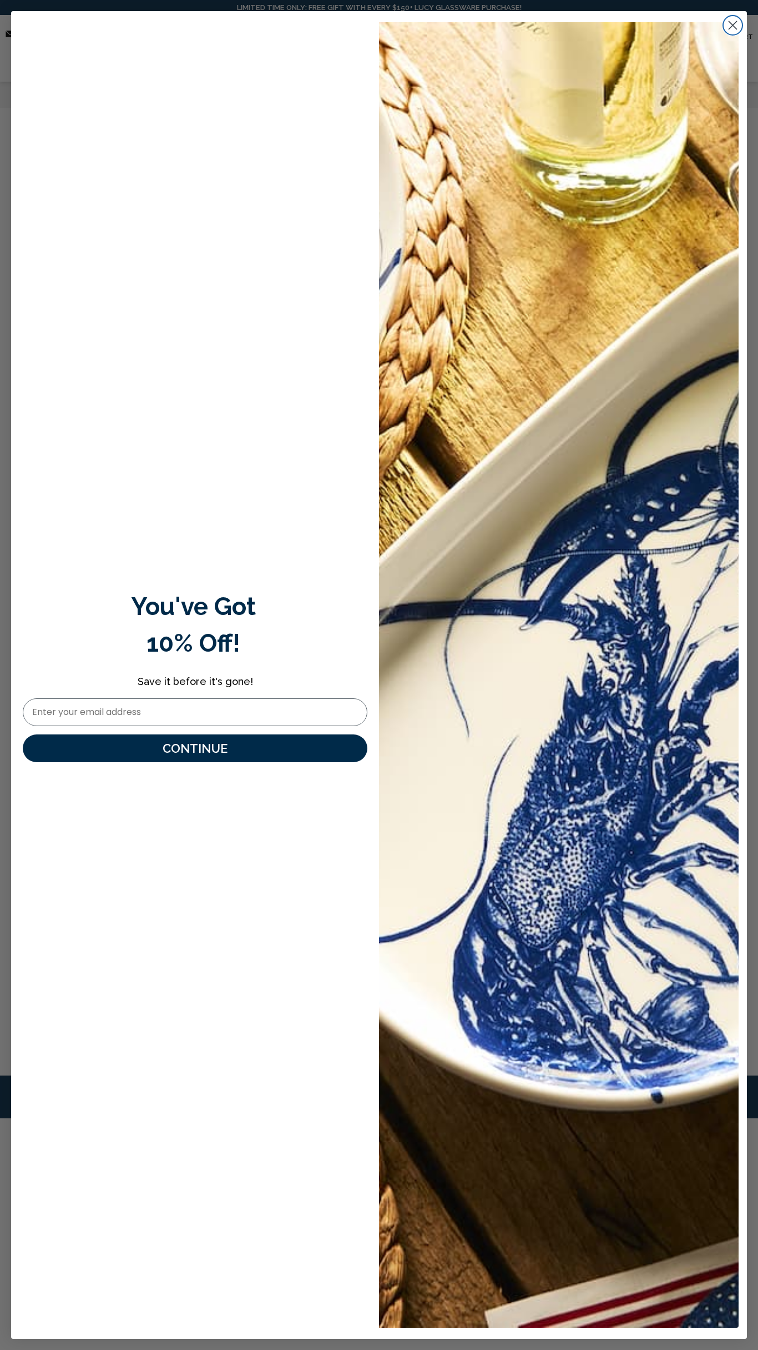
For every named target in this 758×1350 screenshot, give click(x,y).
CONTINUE (195, 748)
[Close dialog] (732, 25)
